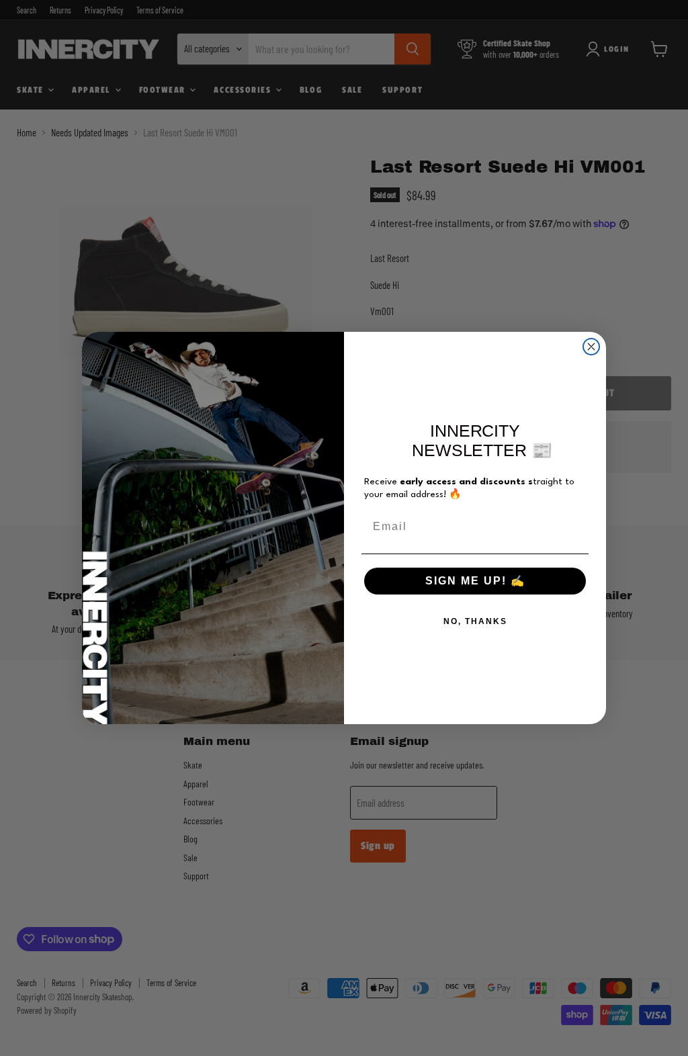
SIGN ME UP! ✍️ (475, 580)
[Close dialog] (591, 347)
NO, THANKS (475, 621)
